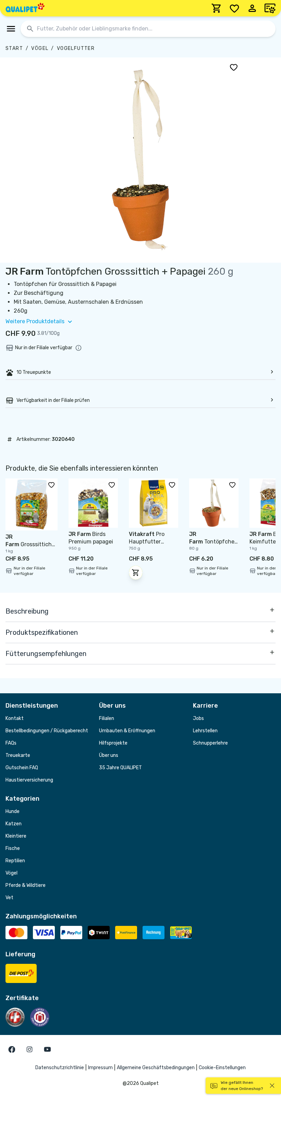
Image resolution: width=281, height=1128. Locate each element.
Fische (12, 848)
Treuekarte (17, 755)
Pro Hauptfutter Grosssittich (146, 541)
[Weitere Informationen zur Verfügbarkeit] (78, 347)
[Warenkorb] (216, 8)
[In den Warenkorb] (135, 572)
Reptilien (15, 861)
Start (14, 48)
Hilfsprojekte (113, 743)
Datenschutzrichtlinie (59, 1068)
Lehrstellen (205, 731)
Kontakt (14, 718)
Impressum (100, 1068)
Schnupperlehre (210, 743)
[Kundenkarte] (270, 8)
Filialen (106, 718)
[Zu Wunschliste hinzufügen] (234, 67)
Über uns (108, 755)
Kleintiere (15, 836)
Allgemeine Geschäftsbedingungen (156, 1068)
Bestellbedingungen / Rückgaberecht (46, 731)
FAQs (10, 743)
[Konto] (252, 8)
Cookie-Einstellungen (222, 1068)
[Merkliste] (234, 8)
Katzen (13, 824)
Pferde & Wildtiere (25, 885)
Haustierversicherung (29, 780)
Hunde (12, 811)
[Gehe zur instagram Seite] (29, 1049)
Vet (9, 898)
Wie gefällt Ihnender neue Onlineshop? (242, 1085)
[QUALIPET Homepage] (25, 8)
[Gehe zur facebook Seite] (11, 1049)
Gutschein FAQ (21, 768)
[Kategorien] (10, 28)
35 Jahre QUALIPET (120, 768)
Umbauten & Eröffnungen (127, 731)
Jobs (198, 718)
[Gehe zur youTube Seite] (47, 1049)
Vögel (39, 48)
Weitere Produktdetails (34, 321)
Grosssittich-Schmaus (29, 544)
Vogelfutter (76, 48)
